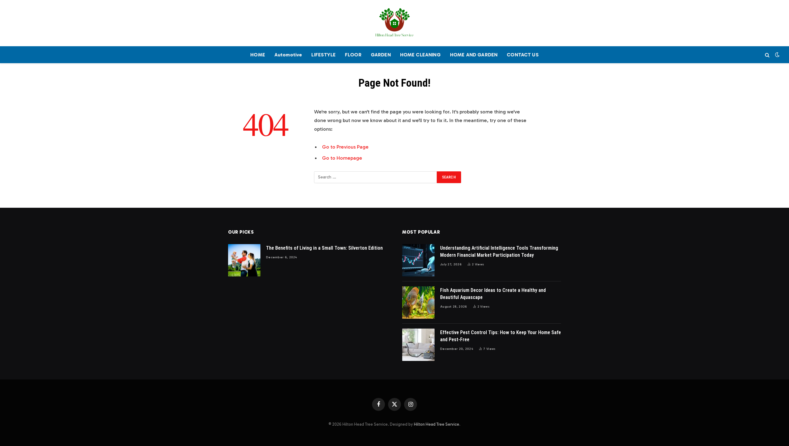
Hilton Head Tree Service (436, 424)
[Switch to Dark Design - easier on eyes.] (777, 54)
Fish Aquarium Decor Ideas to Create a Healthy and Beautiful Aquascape (493, 293)
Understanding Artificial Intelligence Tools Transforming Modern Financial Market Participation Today (499, 251)
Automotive (288, 55)
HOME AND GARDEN (473, 55)
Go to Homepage (342, 158)
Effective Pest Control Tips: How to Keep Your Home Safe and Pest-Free (500, 335)
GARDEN (381, 55)
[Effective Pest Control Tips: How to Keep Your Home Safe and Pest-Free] (418, 345)
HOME (257, 55)
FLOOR (353, 55)
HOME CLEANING (420, 55)
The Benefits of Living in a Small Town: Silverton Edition (324, 248)
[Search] (767, 55)
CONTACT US (523, 55)
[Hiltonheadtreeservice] (394, 23)
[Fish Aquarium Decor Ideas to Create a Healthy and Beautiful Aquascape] (418, 302)
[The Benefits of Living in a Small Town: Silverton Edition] (244, 260)
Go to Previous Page (345, 147)
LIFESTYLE (323, 55)
